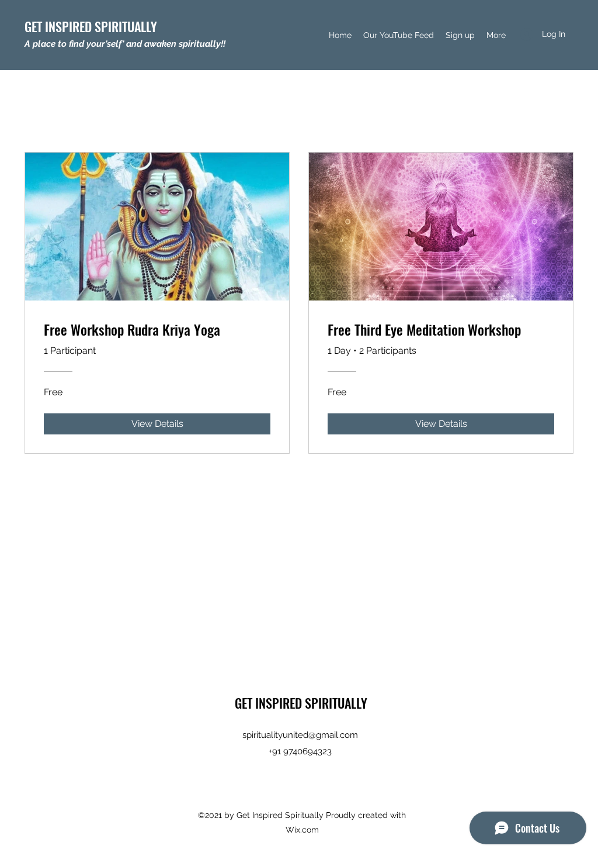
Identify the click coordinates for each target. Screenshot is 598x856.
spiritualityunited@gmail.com (300, 735)
